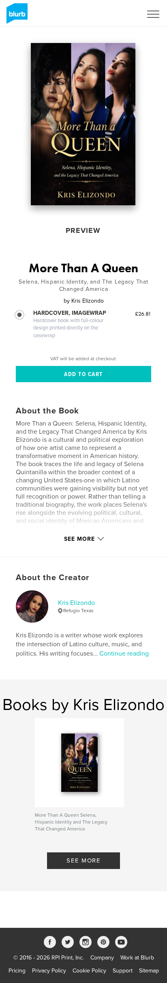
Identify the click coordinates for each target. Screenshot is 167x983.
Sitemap (149, 970)
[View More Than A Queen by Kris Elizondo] (83, 124)
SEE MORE (83, 860)
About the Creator (52, 578)
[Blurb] (15, 16)
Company (102, 957)
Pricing (17, 970)
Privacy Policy (49, 970)
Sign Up (122, 14)
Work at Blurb (137, 957)
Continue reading (124, 654)
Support (123, 970)
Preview (83, 230)
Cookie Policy (89, 970)
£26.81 (143, 313)
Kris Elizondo (76, 603)
